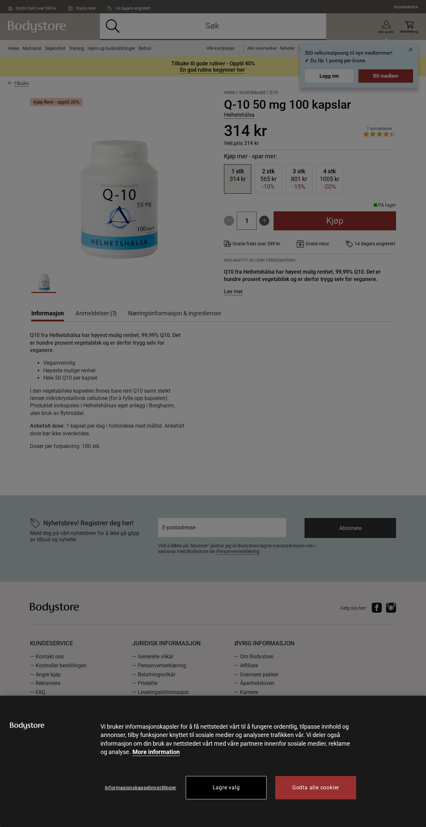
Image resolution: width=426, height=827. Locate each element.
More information (156, 751)
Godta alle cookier (315, 787)
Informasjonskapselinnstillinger (141, 787)
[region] (213, 761)
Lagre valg (226, 787)
